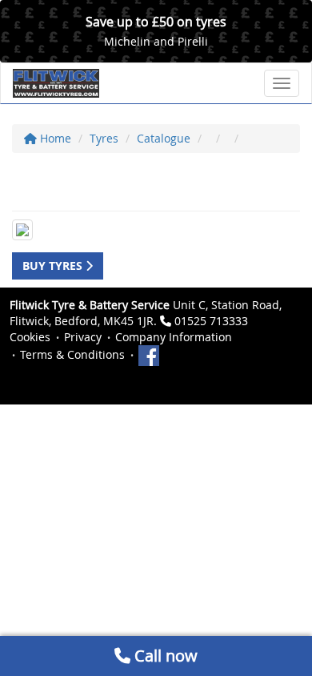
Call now (164, 655)
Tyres (104, 138)
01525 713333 (211, 320)
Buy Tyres (54, 265)
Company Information (173, 336)
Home (54, 138)
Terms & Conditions (72, 354)
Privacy (83, 336)
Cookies (30, 336)
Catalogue (163, 138)
